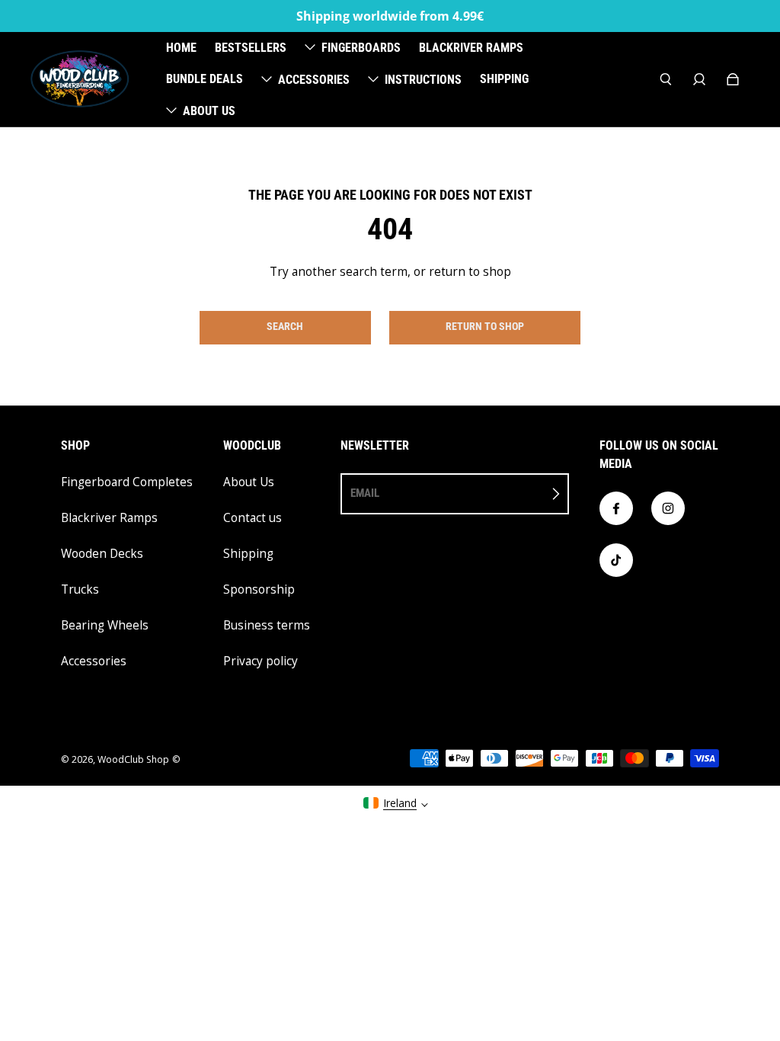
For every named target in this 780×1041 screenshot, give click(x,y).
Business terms (266, 625)
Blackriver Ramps (109, 518)
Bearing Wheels (105, 625)
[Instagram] (668, 508)
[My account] (699, 79)
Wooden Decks (102, 554)
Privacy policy (260, 661)
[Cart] (733, 79)
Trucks (80, 589)
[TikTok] (616, 560)
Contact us (252, 518)
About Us (248, 482)
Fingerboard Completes (127, 482)
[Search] (665, 79)
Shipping (248, 554)
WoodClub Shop (133, 759)
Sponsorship (259, 589)
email (364, 493)
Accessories (93, 661)
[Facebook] (616, 508)
